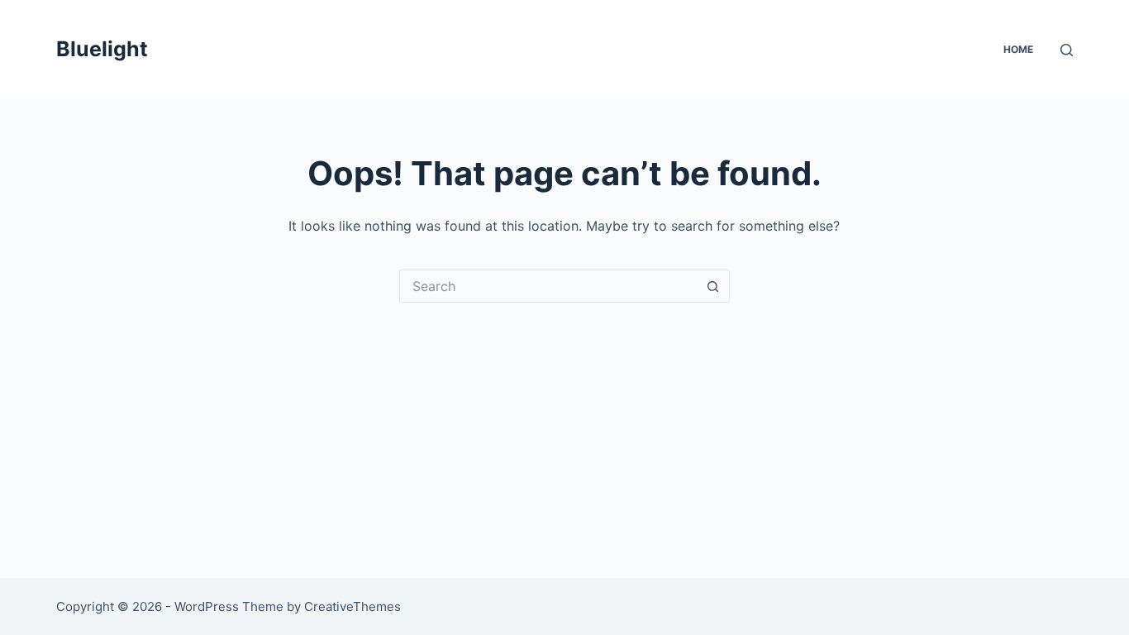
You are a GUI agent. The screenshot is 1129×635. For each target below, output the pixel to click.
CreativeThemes (352, 606)
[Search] (1066, 50)
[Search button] (713, 286)
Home (1018, 49)
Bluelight (102, 48)
